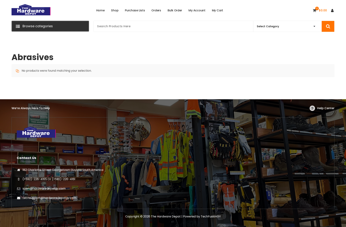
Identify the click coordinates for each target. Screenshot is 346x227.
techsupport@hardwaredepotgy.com (49, 198)
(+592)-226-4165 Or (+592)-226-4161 (49, 179)
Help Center (325, 108)
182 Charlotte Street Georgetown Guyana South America (63, 170)
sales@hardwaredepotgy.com (44, 188)
